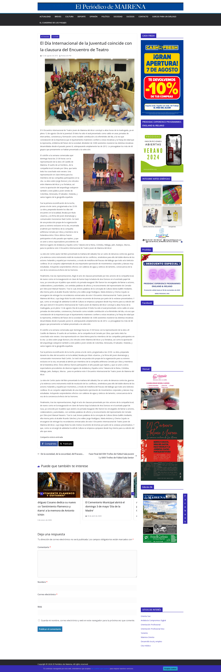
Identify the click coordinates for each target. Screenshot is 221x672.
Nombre (42, 582)
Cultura (69, 16)
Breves (58, 16)
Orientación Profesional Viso (152, 629)
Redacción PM (66, 56)
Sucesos (130, 16)
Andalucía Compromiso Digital (153, 620)
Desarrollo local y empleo (151, 641)
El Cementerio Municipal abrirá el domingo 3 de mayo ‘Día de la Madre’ (59, 506)
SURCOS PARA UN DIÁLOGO (164, 16)
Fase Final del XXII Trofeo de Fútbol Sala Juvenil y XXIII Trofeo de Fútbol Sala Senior (111, 456)
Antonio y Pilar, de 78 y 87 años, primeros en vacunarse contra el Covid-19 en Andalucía (110, 506)
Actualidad (45, 16)
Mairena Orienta (147, 637)
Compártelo (50, 443)
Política (105, 16)
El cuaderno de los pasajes (53, 22)
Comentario (44, 547)
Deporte (82, 16)
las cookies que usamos (100, 669)
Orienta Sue (146, 616)
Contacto (143, 16)
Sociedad (118, 16)
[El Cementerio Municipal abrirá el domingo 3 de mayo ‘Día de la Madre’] (62, 474)
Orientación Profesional (150, 624)
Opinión (93, 16)
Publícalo (67, 443)
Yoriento (144, 633)
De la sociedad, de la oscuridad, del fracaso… (62, 454)
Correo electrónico (47, 594)
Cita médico (146, 645)
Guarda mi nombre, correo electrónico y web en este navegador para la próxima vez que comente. (88, 620)
